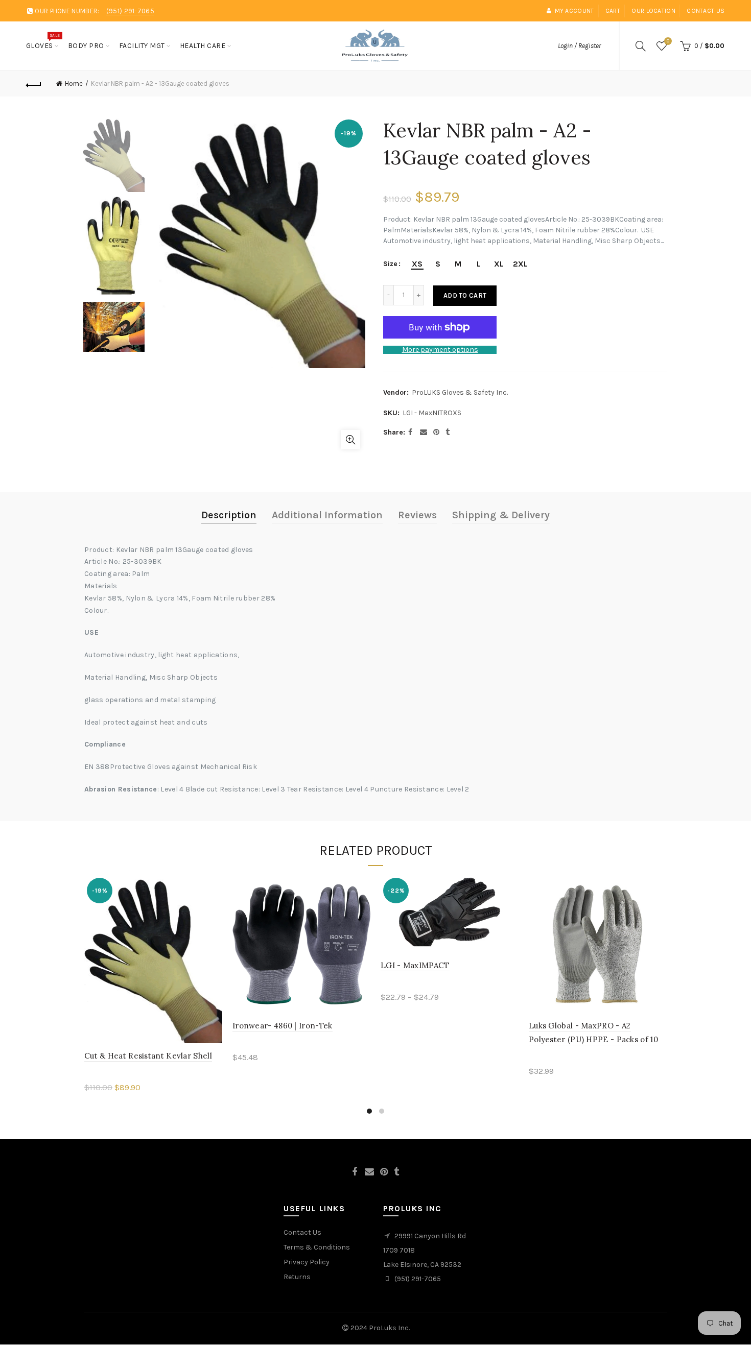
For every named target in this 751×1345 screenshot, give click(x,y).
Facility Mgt (142, 45)
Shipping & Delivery (501, 515)
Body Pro (86, 45)
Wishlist (668, 41)
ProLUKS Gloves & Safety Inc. (460, 392)
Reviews (417, 515)
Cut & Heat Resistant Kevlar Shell (148, 1056)
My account (574, 10)
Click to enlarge (350, 439)
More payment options (440, 350)
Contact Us (302, 1232)
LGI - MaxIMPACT (415, 965)
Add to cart (464, 295)
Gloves (43, 41)
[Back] (34, 84)
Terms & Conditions (317, 1247)
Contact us (705, 10)
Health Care (203, 45)
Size (390, 264)
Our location (653, 10)
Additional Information (327, 515)
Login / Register (579, 46)
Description (228, 515)
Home (74, 83)
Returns (297, 1276)
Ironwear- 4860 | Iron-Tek (282, 1025)
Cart (612, 10)
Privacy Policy (307, 1262)
